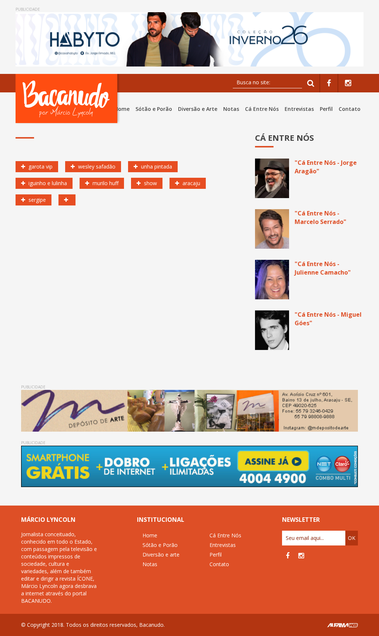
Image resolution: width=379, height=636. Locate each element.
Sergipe (36, 199)
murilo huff (104, 183)
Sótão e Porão (153, 108)
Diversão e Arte (197, 108)
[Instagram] (348, 83)
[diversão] (67, 199)
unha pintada (156, 166)
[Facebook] (329, 83)
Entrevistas (299, 108)
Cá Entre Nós (262, 108)
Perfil (326, 108)
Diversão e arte (161, 554)
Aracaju (190, 183)
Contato (349, 108)
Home (122, 108)
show (149, 183)
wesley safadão (96, 166)
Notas (231, 108)
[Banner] (189, 39)
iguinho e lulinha (47, 183)
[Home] (68, 98)
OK (351, 537)
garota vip (40, 166)
